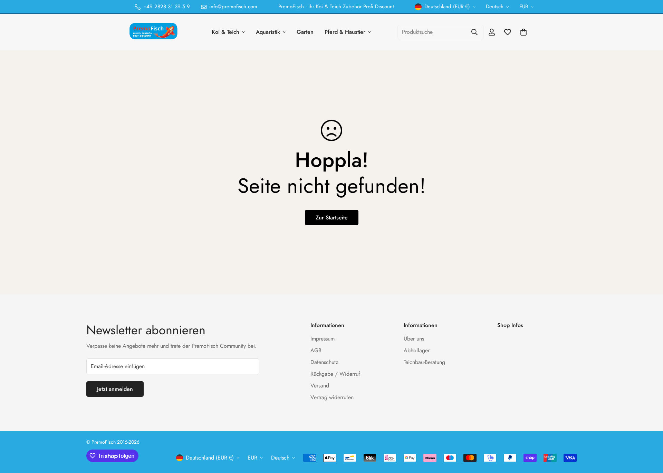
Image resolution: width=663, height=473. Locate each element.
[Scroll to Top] (649, 435)
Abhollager (417, 350)
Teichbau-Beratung (424, 362)
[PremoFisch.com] (154, 32)
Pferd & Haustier (345, 32)
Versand (319, 386)
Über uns (414, 339)
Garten (305, 32)
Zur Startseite (332, 217)
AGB (315, 350)
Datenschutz (324, 362)
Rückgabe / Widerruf (335, 374)
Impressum (322, 339)
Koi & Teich (225, 32)
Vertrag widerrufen (332, 397)
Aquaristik (268, 32)
